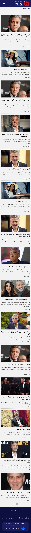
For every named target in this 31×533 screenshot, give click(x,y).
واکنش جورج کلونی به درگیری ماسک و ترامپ (18, 364)
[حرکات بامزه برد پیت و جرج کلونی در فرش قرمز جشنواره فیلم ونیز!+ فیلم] (15, 386)
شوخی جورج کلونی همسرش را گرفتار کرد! (19, 267)
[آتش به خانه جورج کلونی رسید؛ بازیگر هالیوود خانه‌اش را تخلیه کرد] (15, 23)
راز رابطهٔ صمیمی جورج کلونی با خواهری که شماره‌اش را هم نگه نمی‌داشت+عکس (15, 235)
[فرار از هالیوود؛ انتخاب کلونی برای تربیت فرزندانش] (15, 288)
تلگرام (22, 518)
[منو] (3, 4)
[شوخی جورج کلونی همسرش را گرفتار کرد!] (15, 255)
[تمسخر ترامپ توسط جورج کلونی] (15, 418)
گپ (28, 518)
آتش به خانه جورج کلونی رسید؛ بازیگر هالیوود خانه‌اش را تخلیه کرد (15, 36)
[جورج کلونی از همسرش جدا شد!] (15, 58)
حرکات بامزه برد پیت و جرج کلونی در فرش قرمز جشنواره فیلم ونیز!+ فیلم (16, 398)
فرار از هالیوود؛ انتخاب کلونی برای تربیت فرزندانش (17, 299)
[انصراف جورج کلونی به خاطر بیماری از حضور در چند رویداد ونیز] (15, 320)
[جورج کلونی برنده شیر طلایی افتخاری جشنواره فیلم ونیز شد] (15, 89)
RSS (12, 511)
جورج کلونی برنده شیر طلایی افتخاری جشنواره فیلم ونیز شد (16, 101)
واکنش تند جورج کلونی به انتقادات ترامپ (19, 169)
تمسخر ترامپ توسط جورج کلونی (21, 430)
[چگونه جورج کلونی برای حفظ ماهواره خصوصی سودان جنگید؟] (15, 449)
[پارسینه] (21, 3)
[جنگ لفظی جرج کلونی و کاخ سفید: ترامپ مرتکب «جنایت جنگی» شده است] (15, 123)
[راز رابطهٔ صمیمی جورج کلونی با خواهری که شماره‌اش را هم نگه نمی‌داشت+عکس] (15, 223)
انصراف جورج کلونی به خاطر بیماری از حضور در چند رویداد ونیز (15, 333)
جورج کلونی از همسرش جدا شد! (22, 70)
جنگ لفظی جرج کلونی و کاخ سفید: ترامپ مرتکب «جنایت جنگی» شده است (15, 136)
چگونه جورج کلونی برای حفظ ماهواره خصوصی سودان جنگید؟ (16, 461)
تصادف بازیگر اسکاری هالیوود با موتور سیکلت (18, 493)
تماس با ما (17, 511)
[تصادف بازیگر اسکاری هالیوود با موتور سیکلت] (15, 481)
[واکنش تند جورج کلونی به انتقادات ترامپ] (15, 158)
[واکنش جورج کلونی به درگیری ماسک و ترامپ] (15, 353)
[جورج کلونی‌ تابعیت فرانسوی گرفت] (15, 190)
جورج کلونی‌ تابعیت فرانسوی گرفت (21, 202)
